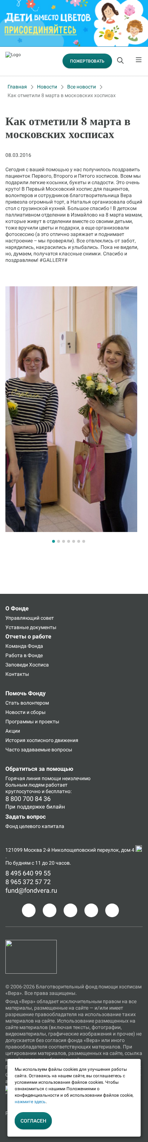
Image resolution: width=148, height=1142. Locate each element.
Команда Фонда (24, 646)
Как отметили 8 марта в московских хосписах (62, 95)
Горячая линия (23, 778)
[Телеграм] (29, 910)
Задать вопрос (25, 816)
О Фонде (17, 608)
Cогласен (33, 1121)
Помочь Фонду (25, 693)
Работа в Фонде (24, 655)
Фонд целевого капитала (34, 826)
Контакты (17, 674)
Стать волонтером (27, 703)
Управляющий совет (29, 618)
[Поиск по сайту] (121, 61)
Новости (47, 87)
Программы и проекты (32, 721)
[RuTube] (112, 910)
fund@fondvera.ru (31, 890)
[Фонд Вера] (31, 943)
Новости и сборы (25, 712)
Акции (12, 731)
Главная (17, 87)
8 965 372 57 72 (28, 882)
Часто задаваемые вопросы (38, 749)
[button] (53, 541)
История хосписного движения (41, 740)
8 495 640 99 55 (28, 873)
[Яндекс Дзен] (91, 910)
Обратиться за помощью (39, 768)
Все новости (81, 87)
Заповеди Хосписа (27, 665)
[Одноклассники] (49, 910)
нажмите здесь (30, 1101)
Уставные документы (30, 627)
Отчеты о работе (28, 636)
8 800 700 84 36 (28, 798)
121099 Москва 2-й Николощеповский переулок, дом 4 (70, 850)
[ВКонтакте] (70, 910)
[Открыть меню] (139, 61)
